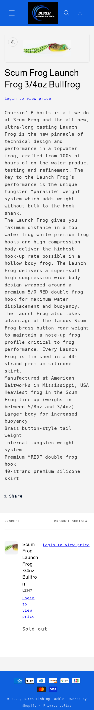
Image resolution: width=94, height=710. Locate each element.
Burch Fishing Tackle (44, 699)
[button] (11, 12)
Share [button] (16, 496)
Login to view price (28, 98)
